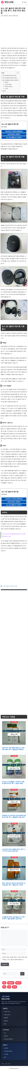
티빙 (4, 986)
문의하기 (6, 1036)
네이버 (14, 986)
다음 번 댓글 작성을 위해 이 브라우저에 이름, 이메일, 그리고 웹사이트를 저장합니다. (14, 958)
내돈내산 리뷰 (13, 586)
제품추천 (6, 1017)
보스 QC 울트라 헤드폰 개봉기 (10, 77)
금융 (5, 1023)
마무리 (4, 90)
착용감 (6, 82)
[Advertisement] (14, 31)
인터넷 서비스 (7, 1011)
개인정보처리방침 (8, 1051)
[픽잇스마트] (8, 2)
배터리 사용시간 (8, 86)
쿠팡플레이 (10, 982)
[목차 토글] (17, 73)
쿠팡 (4, 982)
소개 (5, 1032)
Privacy (2, 1063)
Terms (6, 1063)
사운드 (6, 88)
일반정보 (6, 1020)
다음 (9, 986)
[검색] (22, 973)
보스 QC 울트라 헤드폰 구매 (9, 75)
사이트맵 (6, 1054)
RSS (5, 1057)
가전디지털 (6, 586)
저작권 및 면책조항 (8, 1039)
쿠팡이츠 (18, 982)
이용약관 (6, 1048)
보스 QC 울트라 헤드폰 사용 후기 (11, 80)
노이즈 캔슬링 (8, 84)
